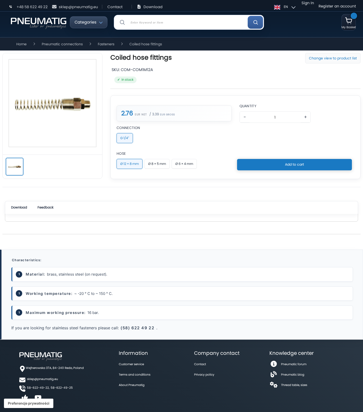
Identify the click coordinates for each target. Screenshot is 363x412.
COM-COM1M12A (137, 70)
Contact (114, 6)
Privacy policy (204, 374)
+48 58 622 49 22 (32, 6)
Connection (128, 127)
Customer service (131, 364)
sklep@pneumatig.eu (78, 6)
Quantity (248, 105)
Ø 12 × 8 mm (129, 163)
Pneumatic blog (292, 374)
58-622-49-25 (62, 388)
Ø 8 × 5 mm (157, 163)
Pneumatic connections (62, 44)
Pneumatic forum (293, 364)
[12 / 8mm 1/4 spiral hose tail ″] (14, 167)
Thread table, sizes (294, 385)
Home (21, 44)
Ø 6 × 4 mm (184, 163)
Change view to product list (333, 58)
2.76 (127, 113)
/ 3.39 (154, 114)
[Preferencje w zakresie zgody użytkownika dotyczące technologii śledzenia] (28, 403)
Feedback (46, 207)
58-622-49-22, (38, 388)
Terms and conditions (134, 374)
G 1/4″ (124, 138)
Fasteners (106, 44)
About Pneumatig (131, 385)
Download (152, 6)
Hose (121, 153)
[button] (284, 6)
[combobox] (189, 22)
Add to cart (294, 164)
